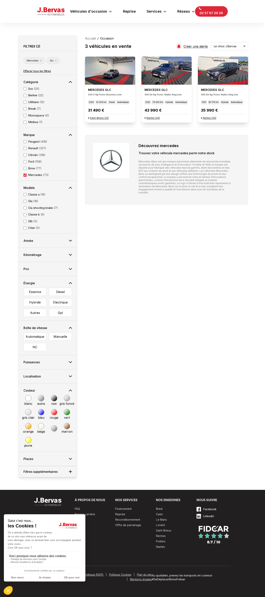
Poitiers (160, 541)
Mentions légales (141, 579)
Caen (159, 514)
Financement (123, 508)
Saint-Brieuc (163, 530)
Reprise (129, 11)
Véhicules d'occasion (88, 11)
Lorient (160, 525)
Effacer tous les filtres (37, 71)
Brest (159, 508)
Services (154, 11)
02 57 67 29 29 (211, 13)
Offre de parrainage (128, 525)
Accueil (90, 38)
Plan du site (144, 574)
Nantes (160, 546)
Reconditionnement (127, 519)
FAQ (77, 508)
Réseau (183, 11)
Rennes (161, 536)
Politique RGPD (93, 574)
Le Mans (161, 519)
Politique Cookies (120, 574)
